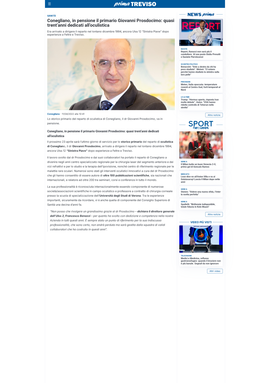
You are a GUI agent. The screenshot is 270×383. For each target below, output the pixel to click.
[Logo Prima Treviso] (135, 4)
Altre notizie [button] (214, 115)
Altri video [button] (215, 271)
